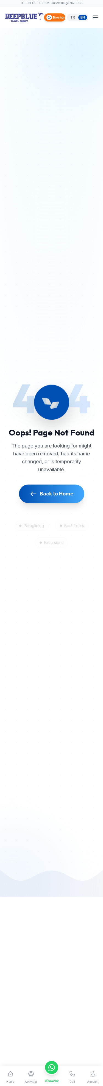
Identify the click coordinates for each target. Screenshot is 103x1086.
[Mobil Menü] (95, 17)
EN (82, 17)
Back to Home (56, 494)
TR (72, 17)
